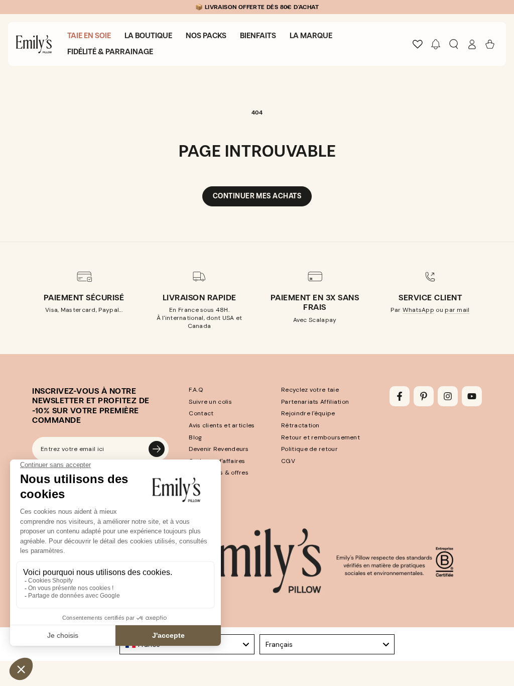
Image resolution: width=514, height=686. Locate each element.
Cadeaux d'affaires (217, 461)
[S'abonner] (157, 449)
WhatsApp (418, 310)
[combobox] (327, 644)
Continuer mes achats (257, 196)
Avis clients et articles (221, 425)
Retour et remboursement (320, 437)
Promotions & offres (218, 473)
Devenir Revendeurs (218, 449)
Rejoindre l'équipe (308, 413)
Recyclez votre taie (310, 390)
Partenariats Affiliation (315, 402)
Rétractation (300, 425)
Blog (195, 437)
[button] (436, 44)
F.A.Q (196, 390)
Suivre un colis (210, 402)
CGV (288, 461)
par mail (457, 310)
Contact (201, 413)
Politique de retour (309, 449)
